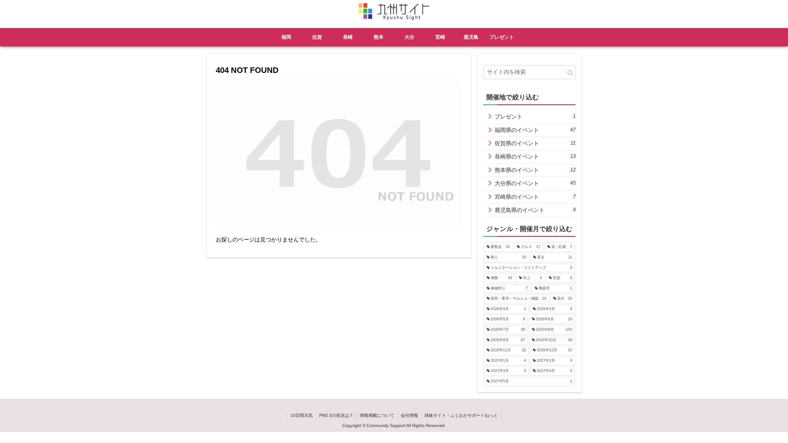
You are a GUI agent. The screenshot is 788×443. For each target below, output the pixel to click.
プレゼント (535, 116)
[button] (570, 72)
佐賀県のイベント (535, 143)
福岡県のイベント (535, 130)
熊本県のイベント (535, 170)
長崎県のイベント (535, 156)
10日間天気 (302, 415)
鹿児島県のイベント (535, 210)
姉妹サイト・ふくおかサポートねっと (461, 415)
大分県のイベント (535, 183)
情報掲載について (377, 415)
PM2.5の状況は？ (336, 415)
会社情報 (409, 415)
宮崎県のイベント (535, 197)
